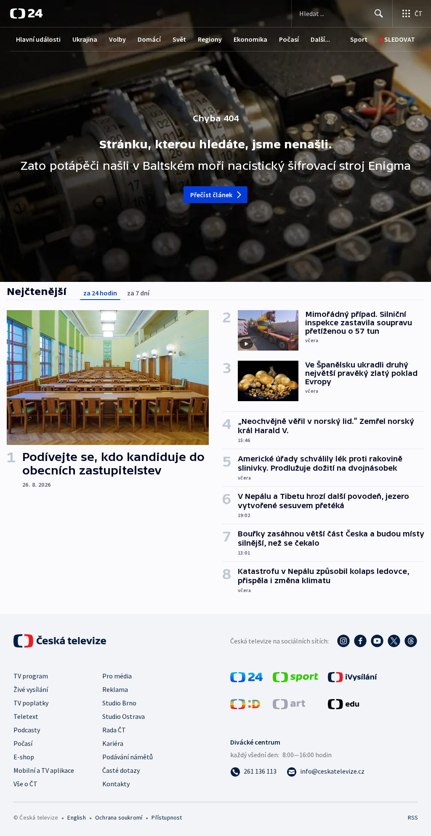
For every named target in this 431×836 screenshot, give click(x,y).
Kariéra (112, 743)
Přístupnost (167, 817)
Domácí (149, 39)
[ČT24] (26, 13)
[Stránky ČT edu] (343, 703)
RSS (413, 817)
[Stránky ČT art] (289, 703)
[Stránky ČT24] (246, 676)
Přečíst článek (211, 194)
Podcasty (26, 730)
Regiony (210, 39)
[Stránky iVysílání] (352, 676)
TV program (30, 676)
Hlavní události (38, 39)
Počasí (289, 39)
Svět (179, 39)
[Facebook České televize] (360, 641)
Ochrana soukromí (118, 817)
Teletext (25, 716)
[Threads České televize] (411, 641)
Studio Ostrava (123, 716)
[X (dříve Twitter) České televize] (394, 641)
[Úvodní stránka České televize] (60, 641)
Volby (117, 39)
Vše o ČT (25, 784)
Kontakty (116, 784)
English (76, 817)
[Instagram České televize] (343, 641)
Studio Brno (119, 703)
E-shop (23, 757)
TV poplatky (30, 703)
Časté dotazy (121, 770)
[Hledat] (378, 13)
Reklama (115, 689)
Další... (320, 39)
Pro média (117, 676)
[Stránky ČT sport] (295, 676)
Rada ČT (114, 730)
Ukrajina (84, 39)
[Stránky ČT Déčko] (245, 703)
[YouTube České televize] (377, 641)
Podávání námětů (127, 757)
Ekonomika (250, 39)
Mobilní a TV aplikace (43, 770)
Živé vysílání (30, 689)
